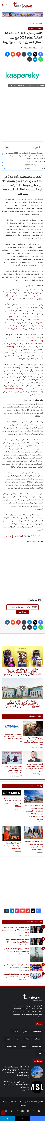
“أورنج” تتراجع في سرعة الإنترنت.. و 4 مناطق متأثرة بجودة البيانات (12, 846)
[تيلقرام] (35, 59)
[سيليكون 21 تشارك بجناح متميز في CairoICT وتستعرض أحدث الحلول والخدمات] (12, 726)
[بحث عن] (3, 5)
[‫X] (35, 54)
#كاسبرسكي (35, 600)
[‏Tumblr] (24, 54)
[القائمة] (42, 5)
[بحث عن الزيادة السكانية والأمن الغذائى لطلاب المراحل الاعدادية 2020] (36, 967)
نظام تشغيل (33, 165)
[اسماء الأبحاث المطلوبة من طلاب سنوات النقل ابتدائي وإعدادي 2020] (36, 941)
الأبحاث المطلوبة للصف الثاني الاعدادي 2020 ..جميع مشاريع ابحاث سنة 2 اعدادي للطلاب (15, 930)
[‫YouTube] (22, 911)
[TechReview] (22, 5)
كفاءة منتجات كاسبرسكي (34, 161)
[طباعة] (24, 627)
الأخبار (39, 28)
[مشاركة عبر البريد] (29, 59)
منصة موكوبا (22, 1105)
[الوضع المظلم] (7, 5)
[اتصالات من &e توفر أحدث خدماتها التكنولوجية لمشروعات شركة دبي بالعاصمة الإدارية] (12, 757)
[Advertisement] (22, 113)
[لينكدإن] (29, 54)
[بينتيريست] (18, 54)
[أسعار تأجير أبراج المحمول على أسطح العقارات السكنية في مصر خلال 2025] (36, 954)
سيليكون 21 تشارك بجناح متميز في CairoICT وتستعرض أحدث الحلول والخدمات (12, 737)
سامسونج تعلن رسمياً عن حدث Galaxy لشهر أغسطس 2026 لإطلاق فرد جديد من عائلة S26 (16, 1084)
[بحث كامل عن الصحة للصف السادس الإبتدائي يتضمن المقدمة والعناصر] (36, 976)
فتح (7, 147)
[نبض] (6, 911)
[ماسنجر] (7, 54)
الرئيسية (38, 23)
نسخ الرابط (22, 612)
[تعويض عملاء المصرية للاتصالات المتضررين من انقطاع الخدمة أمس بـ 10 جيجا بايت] (33, 728)
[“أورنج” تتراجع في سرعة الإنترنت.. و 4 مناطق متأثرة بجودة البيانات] (11, 833)
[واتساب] (40, 59)
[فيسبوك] (40, 54)
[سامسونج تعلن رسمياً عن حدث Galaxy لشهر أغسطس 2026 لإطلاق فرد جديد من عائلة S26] (11, 793)
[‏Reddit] (13, 54)
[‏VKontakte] (7, 622)
